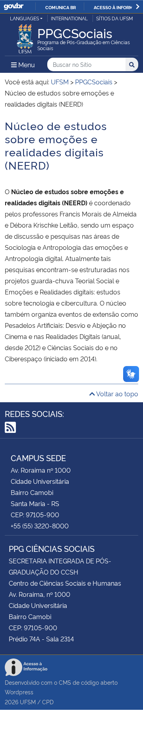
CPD (48, 701)
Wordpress (19, 691)
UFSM (28, 701)
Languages (24, 18)
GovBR (13, 6)
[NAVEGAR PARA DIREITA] (137, 6)
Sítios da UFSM (114, 18)
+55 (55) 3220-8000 (40, 525)
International (69, 18)
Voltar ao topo (116, 393)
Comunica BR (60, 7)
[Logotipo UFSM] (25, 36)
